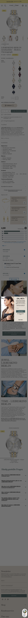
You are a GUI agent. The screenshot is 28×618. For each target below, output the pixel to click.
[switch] (24, 616)
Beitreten (20, 311)
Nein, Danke (21, 319)
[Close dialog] (26, 298)
